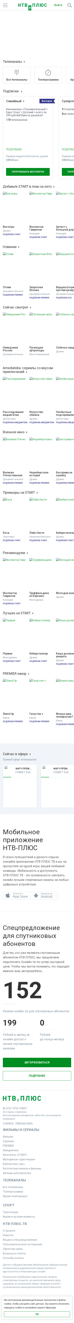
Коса (6, 532)
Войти (58, 5)
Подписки (11, 91)
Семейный (13, 101)
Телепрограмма (13, 1191)
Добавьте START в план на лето (27, 186)
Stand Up (8, 714)
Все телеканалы (13, 1187)
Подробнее (37, 1075)
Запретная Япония (36, 289)
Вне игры (8, 226)
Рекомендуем (14, 553)
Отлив (7, 287)
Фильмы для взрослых (17, 1173)
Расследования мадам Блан (13, 413)
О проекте (8, 1123)
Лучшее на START (17, 613)
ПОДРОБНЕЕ (14, 149)
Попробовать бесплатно (28, 171)
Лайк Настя (36, 532)
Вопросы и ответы (14, 1253)
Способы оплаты (13, 1257)
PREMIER (8, 1145)
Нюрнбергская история (39, 474)
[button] (16, 895)
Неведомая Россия (11, 349)
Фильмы (8, 1136)
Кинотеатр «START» (15, 1154)
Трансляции (10, 1212)
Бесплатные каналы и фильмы (22, 1168)
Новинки (10, 247)
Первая (7, 653)
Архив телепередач (15, 1196)
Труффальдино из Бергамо (39, 594)
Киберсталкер (38, 653)
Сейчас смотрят (15, 307)
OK (37, 1314)
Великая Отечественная (12, 474)
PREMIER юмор (14, 674)
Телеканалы (12, 62)
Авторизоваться (37, 1062)
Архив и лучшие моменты (19, 1216)
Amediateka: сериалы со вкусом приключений (28, 370)
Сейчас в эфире (15, 754)
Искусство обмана (36, 413)
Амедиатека (10, 1150)
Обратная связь (24, 1123)
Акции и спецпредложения (20, 1239)
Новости (8, 1235)
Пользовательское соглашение (22, 1244)
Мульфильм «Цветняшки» (19, 1159)
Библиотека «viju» (14, 1163)
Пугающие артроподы (36, 349)
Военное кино (13, 432)
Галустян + (36, 714)
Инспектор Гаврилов (36, 228)
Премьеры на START (19, 492)
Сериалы (8, 1141)
